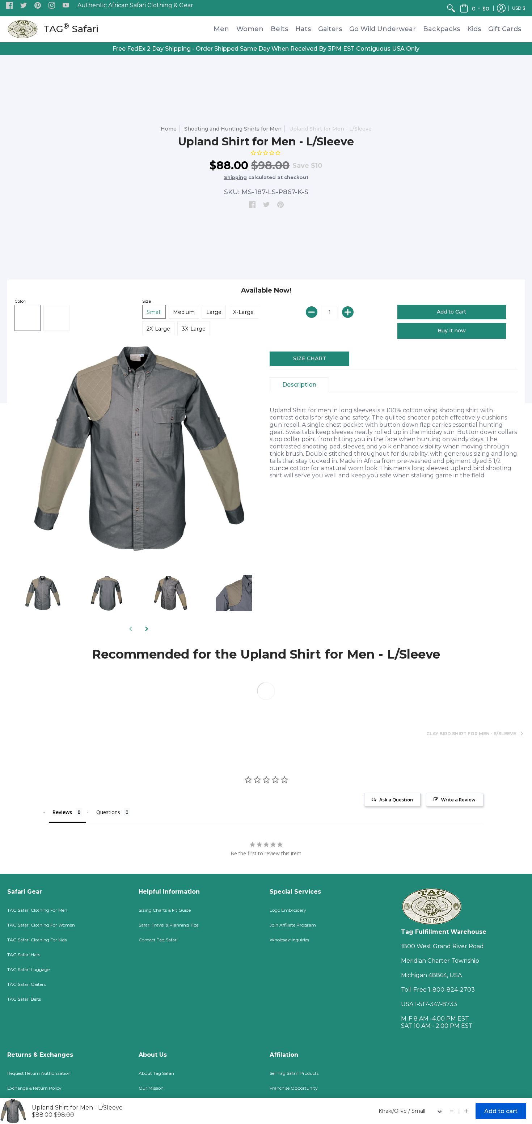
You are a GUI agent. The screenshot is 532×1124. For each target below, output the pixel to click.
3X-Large (194, 328)
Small (154, 312)
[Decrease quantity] (451, 1111)
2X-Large (158, 328)
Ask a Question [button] (396, 799)
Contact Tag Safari (158, 939)
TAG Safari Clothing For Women (41, 925)
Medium (184, 312)
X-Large (243, 312)
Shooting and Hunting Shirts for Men (233, 128)
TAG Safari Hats (23, 954)
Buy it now (452, 330)
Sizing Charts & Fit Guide (165, 910)
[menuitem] (450, 8)
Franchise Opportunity (294, 1088)
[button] (9, 6)
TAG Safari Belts (24, 999)
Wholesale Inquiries (289, 939)
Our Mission (151, 1088)
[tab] (299, 384)
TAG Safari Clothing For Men (37, 910)
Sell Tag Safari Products (294, 1073)
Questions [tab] (108, 812)
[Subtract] (311, 312)
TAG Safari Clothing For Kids (37, 939)
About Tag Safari (156, 1073)
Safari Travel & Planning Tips (168, 925)
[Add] (348, 312)
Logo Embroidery (288, 910)
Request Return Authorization (39, 1073)
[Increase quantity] (466, 1111)
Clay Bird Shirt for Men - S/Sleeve (471, 733)
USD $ (518, 8)
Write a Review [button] (458, 799)
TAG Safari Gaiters (26, 984)
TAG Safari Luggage (28, 969)
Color (19, 301)
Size (146, 301)
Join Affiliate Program (293, 925)
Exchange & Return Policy (34, 1088)
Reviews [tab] (62, 812)
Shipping (235, 177)
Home (169, 128)
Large (213, 312)
